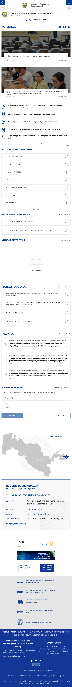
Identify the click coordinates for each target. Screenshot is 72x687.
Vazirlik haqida (9, 632)
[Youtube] (64, 27)
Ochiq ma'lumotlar (22, 635)
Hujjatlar (48, 632)
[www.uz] (36, 664)
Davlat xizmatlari (34, 632)
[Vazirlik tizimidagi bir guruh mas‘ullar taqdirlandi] (36, 44)
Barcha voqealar (63, 240)
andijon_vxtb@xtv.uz (16, 524)
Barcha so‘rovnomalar (61, 387)
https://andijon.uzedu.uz (38, 514)
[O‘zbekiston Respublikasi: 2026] (36, 555)
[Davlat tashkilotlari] (2, 2)
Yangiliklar (62, 60)
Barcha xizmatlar (63, 214)
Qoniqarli (8, 398)
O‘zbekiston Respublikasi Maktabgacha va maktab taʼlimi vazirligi (18, 644)
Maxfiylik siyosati (62, 632)
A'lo (6, 403)
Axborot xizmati (40, 635)
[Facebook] (60, 27)
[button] (69, 2)
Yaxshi (7, 408)
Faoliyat (21, 632)
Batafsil (35, 209)
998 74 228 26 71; (34, 510)
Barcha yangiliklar (35, 144)
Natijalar (61, 415)
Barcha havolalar (63, 287)
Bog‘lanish (53, 635)
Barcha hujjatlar (63, 333)
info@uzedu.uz (20, 656)
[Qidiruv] (25, 19)
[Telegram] (69, 27)
